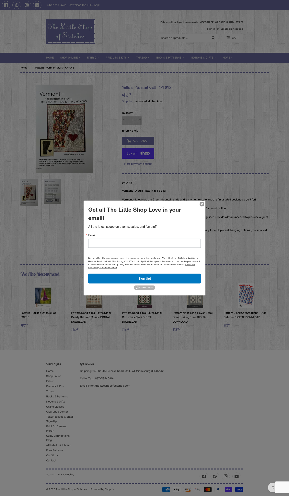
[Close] (202, 204)
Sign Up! (144, 278)
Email (92, 235)
